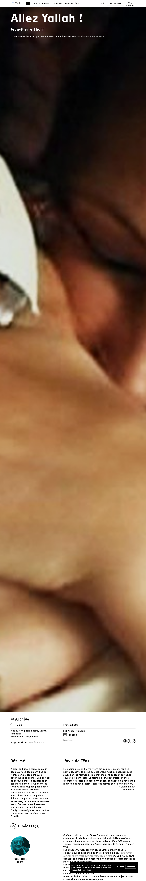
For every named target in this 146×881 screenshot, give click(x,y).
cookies (108, 865)
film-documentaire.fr (92, 36)
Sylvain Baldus (36, 742)
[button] (103, 3)
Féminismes (68, 740)
